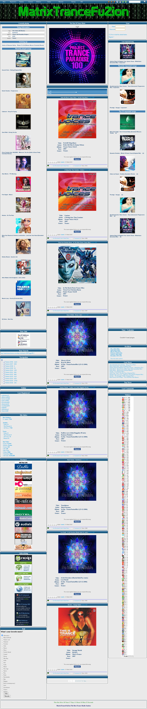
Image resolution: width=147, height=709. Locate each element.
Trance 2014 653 (11, 378)
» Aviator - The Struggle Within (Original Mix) (121, 376)
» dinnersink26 (5, 404)
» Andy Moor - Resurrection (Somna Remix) (121, 370)
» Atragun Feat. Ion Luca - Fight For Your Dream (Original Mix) (126, 374)
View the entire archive (116, 358)
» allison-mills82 (5, 397)
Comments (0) (77, 165)
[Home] (120, 1)
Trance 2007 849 (11, 364)
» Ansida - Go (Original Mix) (116, 371)
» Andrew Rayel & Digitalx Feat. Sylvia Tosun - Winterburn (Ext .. (126, 367)
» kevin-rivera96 (5, 399)
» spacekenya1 (5, 409)
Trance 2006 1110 (11, 362)
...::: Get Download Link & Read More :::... (61, 165)
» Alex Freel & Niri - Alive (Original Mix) (120, 366)
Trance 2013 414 (11, 376)
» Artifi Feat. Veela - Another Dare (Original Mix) (122, 373)
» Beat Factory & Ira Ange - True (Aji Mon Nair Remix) (124, 377)
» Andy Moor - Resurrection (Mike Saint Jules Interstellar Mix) (125, 369)
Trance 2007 (91, 97)
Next (85, 681)
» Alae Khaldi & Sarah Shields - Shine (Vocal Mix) (122, 364)
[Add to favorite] (126, 1)
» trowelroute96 (5, 402)
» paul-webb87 (5, 400)
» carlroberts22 (5, 395)
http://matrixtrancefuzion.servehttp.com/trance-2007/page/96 (17, 353)
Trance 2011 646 (10, 372)
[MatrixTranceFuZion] (123, 1)
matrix (6, 419)
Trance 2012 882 (11, 374)
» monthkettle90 (5, 406)
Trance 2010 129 (11, 370)
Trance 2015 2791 (11, 380)
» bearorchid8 (4, 411)
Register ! (111, 37)
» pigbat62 (4, 407)
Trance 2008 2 (10, 366)
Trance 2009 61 (10, 368)
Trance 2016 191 (11, 383)
